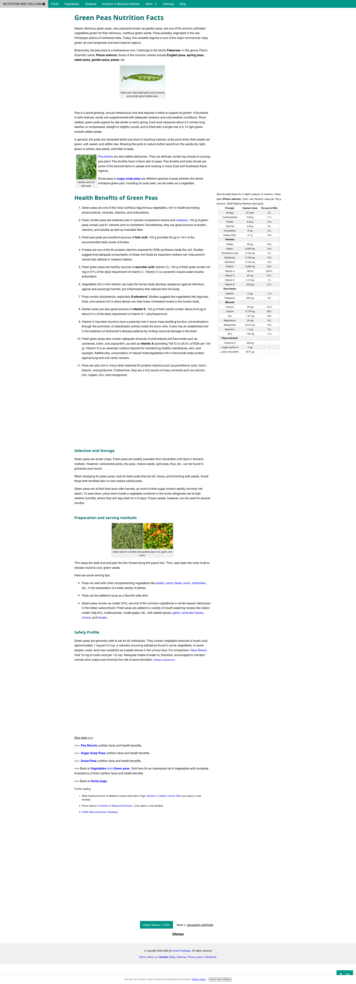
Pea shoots (105, 156)
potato (160, 583)
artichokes (199, 583)
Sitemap (168, 4)
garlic (176, 612)
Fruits (54, 4)
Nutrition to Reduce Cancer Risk (164, 796)
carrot (169, 583)
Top (347, 974)
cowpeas (182, 220)
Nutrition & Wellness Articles (121, 4)
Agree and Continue (220, 979)
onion (187, 583)
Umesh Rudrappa (181, 950)
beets (178, 583)
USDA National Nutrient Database (100, 812)
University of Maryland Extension (115, 805)
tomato (102, 617)
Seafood (90, 4)
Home (142, 957)
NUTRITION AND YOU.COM (22, 4)
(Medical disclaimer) (164, 659)
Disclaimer (210, 957)
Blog (183, 4)
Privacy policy (195, 957)
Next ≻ (195, 925)
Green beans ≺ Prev (156, 925)
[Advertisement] (249, 39)
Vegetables (71, 4)
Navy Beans (199, 650)
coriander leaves (192, 612)
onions (86, 617)
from (110, 768)
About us (152, 957)
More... (150, 4)
